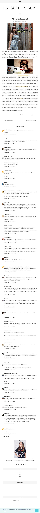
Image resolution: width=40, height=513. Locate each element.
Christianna (6, 214)
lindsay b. (6, 147)
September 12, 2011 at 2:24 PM (9, 326)
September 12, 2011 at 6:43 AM (10, 166)
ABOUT (20, 476)
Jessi (5, 182)
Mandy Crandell (7, 156)
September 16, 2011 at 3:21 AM (10, 433)
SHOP (20, 474)
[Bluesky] (21, 464)
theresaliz (6, 396)
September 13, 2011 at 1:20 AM (10, 423)
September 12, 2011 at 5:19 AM (10, 143)
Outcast (5, 128)
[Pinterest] (16, 464)
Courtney (6, 352)
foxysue (5, 413)
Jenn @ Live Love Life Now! (9, 373)
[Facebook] (14, 464)
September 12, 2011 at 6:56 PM (9, 348)
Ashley (5, 257)
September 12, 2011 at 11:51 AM (10, 271)
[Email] (25, 464)
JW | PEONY (6, 237)
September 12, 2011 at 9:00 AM (10, 221)
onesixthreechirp (7, 405)
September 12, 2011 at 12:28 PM (10, 282)
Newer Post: (8, 120)
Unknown (6, 170)
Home (20, 472)
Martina (5, 202)
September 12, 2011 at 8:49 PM (9, 392)
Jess (5, 387)
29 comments (24, 21)
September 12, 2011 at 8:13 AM (10, 186)
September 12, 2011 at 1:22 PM (9, 294)
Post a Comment (6, 436)
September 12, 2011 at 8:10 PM (9, 383)
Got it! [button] (36, 510)
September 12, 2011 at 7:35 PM (9, 358)
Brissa (5, 275)
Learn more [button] (4, 511)
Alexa (5, 310)
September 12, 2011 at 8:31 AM (10, 198)
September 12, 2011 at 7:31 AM (10, 178)
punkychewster (7, 342)
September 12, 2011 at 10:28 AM (10, 233)
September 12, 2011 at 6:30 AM (10, 152)
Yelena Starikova (7, 427)
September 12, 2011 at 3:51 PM (9, 339)
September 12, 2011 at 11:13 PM (10, 409)
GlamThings (6, 431)
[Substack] (23, 464)
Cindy (5, 298)
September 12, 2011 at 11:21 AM (10, 253)
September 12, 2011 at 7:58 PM (9, 369)
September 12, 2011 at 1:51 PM (9, 306)
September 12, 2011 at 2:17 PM (9, 317)
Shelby (5, 362)
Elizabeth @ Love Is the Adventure (11, 190)
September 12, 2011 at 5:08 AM (10, 134)
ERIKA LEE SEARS (20, 8)
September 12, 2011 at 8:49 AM (10, 210)
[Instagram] (18, 464)
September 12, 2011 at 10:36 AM (10, 242)
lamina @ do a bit (7, 321)
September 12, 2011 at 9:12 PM (9, 401)
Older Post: (31, 120)
